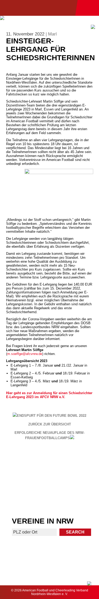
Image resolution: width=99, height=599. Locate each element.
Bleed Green (74, 479)
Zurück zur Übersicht (49, 424)
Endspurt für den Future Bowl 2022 (51, 416)
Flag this (24, 499)
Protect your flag (24, 479)
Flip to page (75, 460)
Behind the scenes (74, 499)
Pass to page (24, 462)
